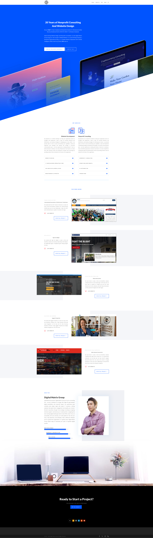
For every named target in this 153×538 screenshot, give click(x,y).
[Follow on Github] (76, 521)
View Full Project (60, 218)
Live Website (50, 213)
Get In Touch (75, 507)
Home (93, 2)
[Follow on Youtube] (84, 521)
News (105, 2)
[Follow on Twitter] (70, 520)
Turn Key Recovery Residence (54, 49)
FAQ (102, 2)
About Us (97, 2)
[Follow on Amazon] (73, 521)
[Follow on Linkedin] (79, 521)
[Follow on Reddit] (82, 521)
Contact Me (70, 49)
